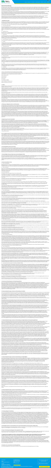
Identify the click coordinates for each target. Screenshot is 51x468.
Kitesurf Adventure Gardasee (43, 463)
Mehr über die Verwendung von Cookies (7, 467)
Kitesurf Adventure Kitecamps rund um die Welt (43, 460)
